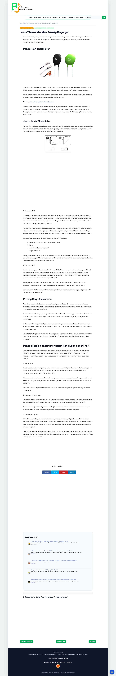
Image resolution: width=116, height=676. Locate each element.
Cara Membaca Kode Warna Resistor (42, 102)
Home (30, 17)
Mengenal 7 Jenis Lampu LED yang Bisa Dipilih (44, 570)
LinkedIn (72, 472)
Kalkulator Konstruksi (75, 17)
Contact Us (53, 662)
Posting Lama (61, 641)
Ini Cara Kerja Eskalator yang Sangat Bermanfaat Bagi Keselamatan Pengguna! (53, 579)
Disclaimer (70, 662)
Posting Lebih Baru (26, 641)
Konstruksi (47, 17)
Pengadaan (37, 17)
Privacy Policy (61, 662)
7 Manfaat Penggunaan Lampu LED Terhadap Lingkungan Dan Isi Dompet (52, 550)
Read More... (33, 544)
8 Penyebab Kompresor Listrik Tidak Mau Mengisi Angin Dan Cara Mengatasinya (54, 560)
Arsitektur (56, 17)
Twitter (55, 472)
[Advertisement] (58, 163)
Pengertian (50, 28)
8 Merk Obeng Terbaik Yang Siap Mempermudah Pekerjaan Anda (49, 541)
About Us (46, 662)
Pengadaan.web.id (62, 658)
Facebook (46, 472)
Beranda (92, 641)
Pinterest (63, 472)
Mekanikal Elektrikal (40, 28)
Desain (64, 17)
